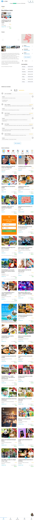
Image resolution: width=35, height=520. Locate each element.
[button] (2, 39)
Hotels (24, 519)
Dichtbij (10, 519)
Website (27, 60)
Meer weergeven (27, 57)
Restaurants (17, 519)
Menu (31, 519)
